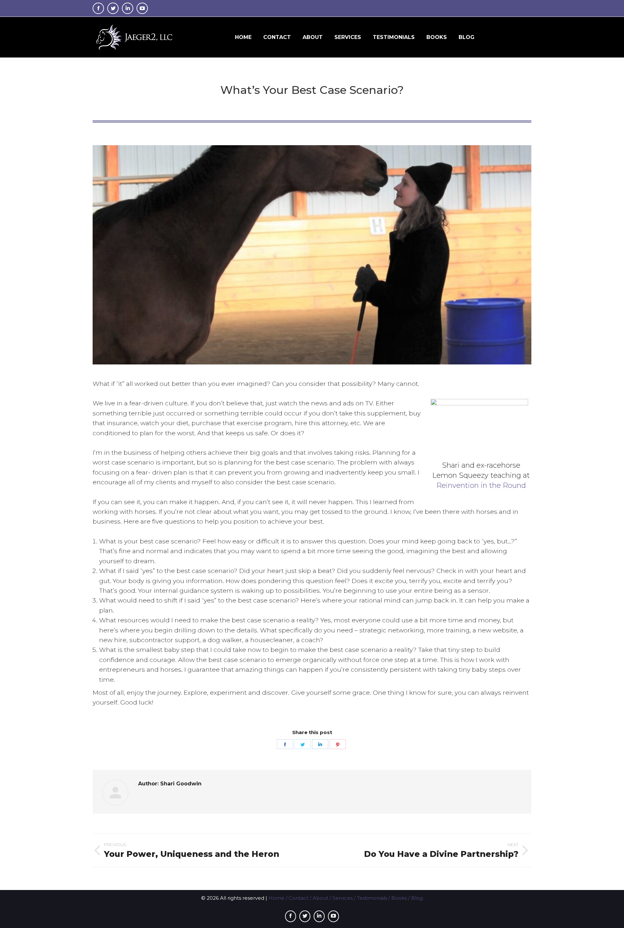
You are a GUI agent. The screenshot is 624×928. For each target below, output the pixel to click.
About (320, 898)
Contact (298, 898)
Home (276, 898)
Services (342, 898)
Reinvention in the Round (481, 485)
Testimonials (372, 898)
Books (399, 898)
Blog (417, 898)
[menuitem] (243, 37)
